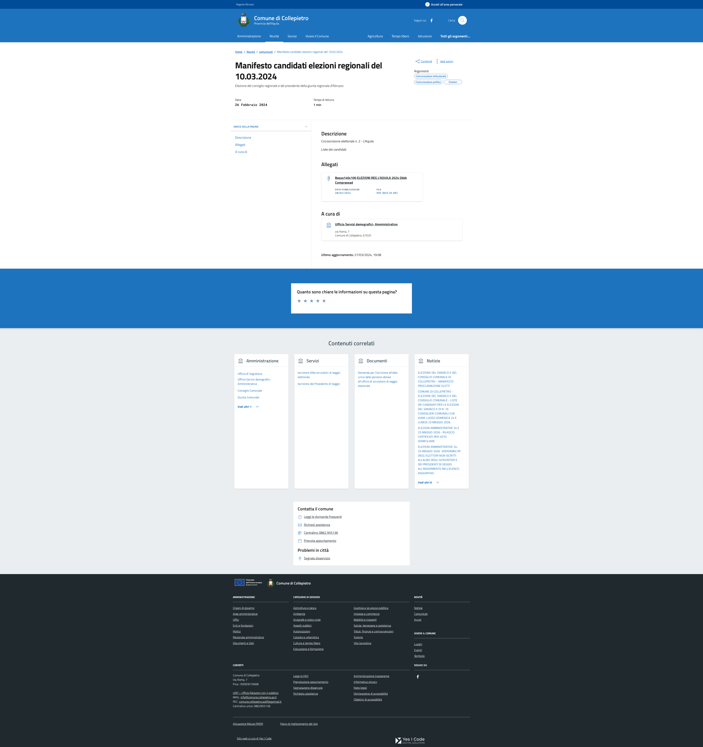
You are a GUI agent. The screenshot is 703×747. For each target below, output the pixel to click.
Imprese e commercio (367, 614)
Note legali (360, 688)
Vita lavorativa (362, 643)
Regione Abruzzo (245, 4)
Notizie (418, 608)
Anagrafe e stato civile (307, 619)
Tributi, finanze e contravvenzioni (373, 631)
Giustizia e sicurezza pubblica (371, 608)
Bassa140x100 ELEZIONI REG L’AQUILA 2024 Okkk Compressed (371, 180)
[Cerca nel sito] (462, 20)
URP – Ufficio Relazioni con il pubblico (255, 693)
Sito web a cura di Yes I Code (254, 738)
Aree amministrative (245, 614)
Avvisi (417, 619)
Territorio (419, 656)
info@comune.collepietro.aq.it (259, 697)
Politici (237, 631)
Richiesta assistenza (305, 693)
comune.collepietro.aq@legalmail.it (260, 701)
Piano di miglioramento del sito (299, 724)
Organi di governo (243, 608)
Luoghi (418, 644)
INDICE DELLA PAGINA (246, 126)
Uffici (236, 619)
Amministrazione (249, 36)
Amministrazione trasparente (371, 676)
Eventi (418, 650)
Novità (274, 36)
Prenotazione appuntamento (310, 682)
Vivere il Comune (317, 36)
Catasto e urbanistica (306, 637)
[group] (261, 423)
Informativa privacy (365, 682)
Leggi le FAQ (300, 676)
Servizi (292, 36)
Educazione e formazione (308, 649)
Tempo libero (400, 36)
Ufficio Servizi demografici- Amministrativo (366, 224)
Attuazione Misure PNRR (248, 724)
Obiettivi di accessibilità (368, 699)
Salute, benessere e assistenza (372, 625)
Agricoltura (375, 36)
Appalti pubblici (302, 625)
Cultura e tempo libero (306, 643)
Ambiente (299, 614)
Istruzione (425, 36)
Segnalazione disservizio (308, 688)
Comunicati (421, 614)
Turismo (358, 637)
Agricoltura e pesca (304, 608)
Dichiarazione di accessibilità (371, 693)
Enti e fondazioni (243, 625)
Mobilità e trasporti (365, 619)
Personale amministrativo (248, 637)
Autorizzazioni (301, 631)
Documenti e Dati (243, 643)
